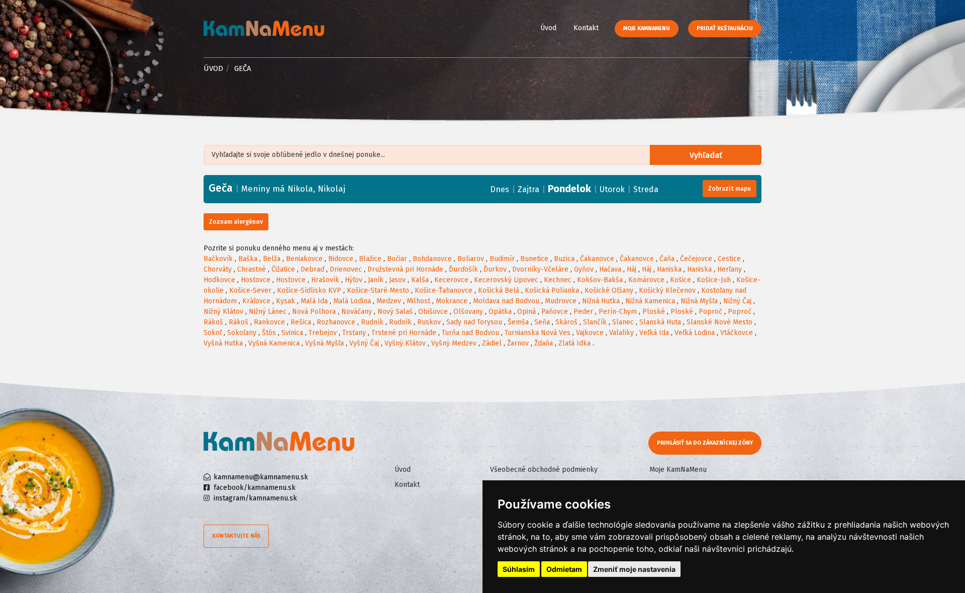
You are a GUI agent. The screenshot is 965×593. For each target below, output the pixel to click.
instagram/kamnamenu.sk (255, 498)
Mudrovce (560, 301)
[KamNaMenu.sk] (264, 28)
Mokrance (451, 301)
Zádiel (492, 343)
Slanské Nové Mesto (719, 322)
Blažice (370, 259)
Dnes (499, 189)
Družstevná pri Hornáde (405, 269)
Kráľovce (256, 301)
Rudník (372, 322)
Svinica (292, 332)
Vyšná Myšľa (324, 343)
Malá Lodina (352, 301)
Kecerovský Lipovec (506, 280)
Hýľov (353, 280)
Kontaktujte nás (236, 536)
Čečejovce (696, 259)
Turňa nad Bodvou (470, 332)
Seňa (542, 322)
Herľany (729, 269)
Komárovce (646, 280)
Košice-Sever (250, 290)
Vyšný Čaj (364, 343)
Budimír (502, 259)
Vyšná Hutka (223, 343)
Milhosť (418, 301)
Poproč (710, 311)
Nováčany (356, 311)
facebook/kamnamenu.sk (255, 487)
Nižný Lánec (267, 311)
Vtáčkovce (736, 332)
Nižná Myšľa (699, 301)
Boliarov (470, 259)
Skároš (566, 322)
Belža (271, 259)
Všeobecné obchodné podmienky (544, 469)
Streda (645, 189)
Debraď (312, 269)
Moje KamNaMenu (646, 28)
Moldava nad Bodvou (506, 301)
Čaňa (666, 259)
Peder (583, 311)
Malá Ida (314, 301)
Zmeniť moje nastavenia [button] (634, 569)
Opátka (500, 311)
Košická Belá (498, 290)
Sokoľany (241, 332)
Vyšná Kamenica (274, 343)
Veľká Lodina (694, 332)
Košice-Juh (714, 280)
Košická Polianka (552, 290)
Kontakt (586, 28)
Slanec (623, 322)
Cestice (729, 259)
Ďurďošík (463, 269)
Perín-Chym (618, 311)
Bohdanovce (432, 259)
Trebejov (323, 332)
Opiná (526, 311)
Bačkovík (218, 259)
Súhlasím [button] (519, 569)
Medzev (388, 301)
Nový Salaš (395, 311)
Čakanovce (597, 259)
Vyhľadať (706, 155)
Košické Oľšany (609, 290)
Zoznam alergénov (236, 221)
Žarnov (518, 343)
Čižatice (283, 269)
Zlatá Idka (574, 343)
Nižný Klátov (223, 311)
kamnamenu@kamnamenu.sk (261, 477)
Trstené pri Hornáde (403, 332)
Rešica (301, 322)
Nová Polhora (314, 311)
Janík (375, 280)
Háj (631, 269)
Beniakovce (304, 259)
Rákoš (213, 322)
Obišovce (433, 311)
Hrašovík (325, 280)
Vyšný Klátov (405, 343)
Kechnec (557, 280)
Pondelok (569, 189)
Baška (247, 259)
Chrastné (251, 269)
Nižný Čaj (737, 301)
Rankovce (269, 322)
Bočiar (397, 259)
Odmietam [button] (564, 569)
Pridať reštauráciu (725, 28)
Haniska (669, 269)
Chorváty (218, 269)
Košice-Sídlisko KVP (309, 290)
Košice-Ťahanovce (443, 290)
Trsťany (354, 332)
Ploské (653, 311)
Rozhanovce (336, 322)
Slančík (595, 322)
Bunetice (534, 259)
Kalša (420, 280)
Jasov (397, 280)
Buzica (564, 259)
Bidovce (340, 259)
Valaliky (621, 332)
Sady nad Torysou (474, 322)
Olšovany (468, 311)
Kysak (285, 301)
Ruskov (429, 322)
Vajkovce (590, 332)
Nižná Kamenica (650, 301)
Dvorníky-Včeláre (540, 269)
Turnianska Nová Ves (537, 332)
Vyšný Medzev (453, 343)
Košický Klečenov (667, 290)
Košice (680, 280)
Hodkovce (219, 280)
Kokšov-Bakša (600, 280)
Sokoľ (213, 332)
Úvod (548, 28)
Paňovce (554, 311)
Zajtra (528, 189)
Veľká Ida (654, 332)
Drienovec (346, 269)
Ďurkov (495, 269)
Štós (269, 332)
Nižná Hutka (601, 301)
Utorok (612, 189)
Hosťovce (255, 280)
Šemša (518, 322)
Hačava (610, 269)
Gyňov (584, 269)
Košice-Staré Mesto (378, 290)
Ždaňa (543, 343)
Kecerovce (451, 280)
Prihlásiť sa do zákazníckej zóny (705, 443)
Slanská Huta (660, 322)
